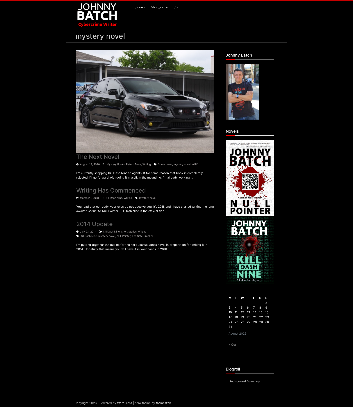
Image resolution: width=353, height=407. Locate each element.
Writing (146, 164)
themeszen (163, 403)
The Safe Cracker (142, 235)
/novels (140, 7)
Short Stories (129, 231)
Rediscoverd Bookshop (244, 381)
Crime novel (165, 164)
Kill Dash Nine (114, 197)
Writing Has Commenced (111, 190)
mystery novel (182, 164)
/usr (176, 7)
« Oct (232, 344)
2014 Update (94, 224)
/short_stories (160, 7)
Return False (133, 164)
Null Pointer (123, 235)
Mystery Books (116, 164)
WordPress (124, 403)
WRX (195, 164)
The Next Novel (97, 156)
